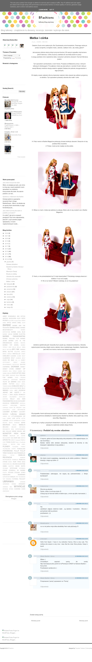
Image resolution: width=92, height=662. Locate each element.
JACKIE (5, 392)
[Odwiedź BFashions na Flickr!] (18, 47)
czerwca (9, 297)
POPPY (14, 449)
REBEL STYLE (8, 455)
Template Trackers (80, 648)
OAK (19, 438)
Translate (18, 58)
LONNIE (9, 418)
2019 (6, 241)
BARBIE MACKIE (19, 343)
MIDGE (14, 431)
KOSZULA (22, 403)
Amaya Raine (17, 320)
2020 (6, 238)
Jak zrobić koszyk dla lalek (11, 183)
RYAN (19, 462)
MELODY (14, 427)
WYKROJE (19, 486)
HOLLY (18, 384)
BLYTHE (10, 351)
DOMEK (20, 371)
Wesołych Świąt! (11, 271)
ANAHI (23, 320)
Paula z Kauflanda (20, 442)
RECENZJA (7, 457)
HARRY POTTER (8, 384)
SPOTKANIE (13, 468)
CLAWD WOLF (21, 356)
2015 (6, 251)
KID (19, 401)
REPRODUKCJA (7, 459)
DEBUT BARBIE (19, 362)
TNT (17, 477)
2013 (6, 256)
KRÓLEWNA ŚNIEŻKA (18, 405)
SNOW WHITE (20, 466)
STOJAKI (17, 472)
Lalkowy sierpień (17, 414)
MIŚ (24, 431)
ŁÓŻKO (23, 420)
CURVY (23, 360)
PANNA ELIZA (10, 442)
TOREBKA (8, 479)
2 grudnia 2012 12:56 (82, 455)
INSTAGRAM (13, 388)
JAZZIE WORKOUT (19, 394)
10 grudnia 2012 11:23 (81, 556)
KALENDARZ (13, 397)
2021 (6, 236)
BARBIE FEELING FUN (11, 338)
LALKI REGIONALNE (18, 409)
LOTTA (18, 418)
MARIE (23, 423)
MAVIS (14, 425)
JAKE (11, 394)
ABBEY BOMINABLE (9, 316)
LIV (24, 416)
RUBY (14, 462)
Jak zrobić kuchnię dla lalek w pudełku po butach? (12, 212)
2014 (6, 254)
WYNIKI (11, 489)
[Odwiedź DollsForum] (6, 47)
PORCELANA (21, 449)
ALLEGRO (11, 320)
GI (9, 382)
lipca (8, 294)
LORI (13, 418)
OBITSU (23, 438)
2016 (6, 249)
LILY (9, 416)
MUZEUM (12, 436)
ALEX (19, 318)
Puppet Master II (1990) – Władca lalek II (12, 126)
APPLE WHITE (11, 322)
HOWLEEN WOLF (18, 386)
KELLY (12, 399)
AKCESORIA (12, 318)
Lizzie (4, 418)
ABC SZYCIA (21, 316)
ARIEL (19, 322)
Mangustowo (9, 123)
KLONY (22, 401)
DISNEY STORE (8, 369)
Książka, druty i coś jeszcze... (11, 132)
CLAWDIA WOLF (20, 358)
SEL (11, 464)
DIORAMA (15, 366)
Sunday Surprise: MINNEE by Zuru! (17, 114)
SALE (23, 462)
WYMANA (5, 489)
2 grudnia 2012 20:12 (82, 503)
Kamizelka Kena (16, 135)
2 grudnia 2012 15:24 (82, 470)
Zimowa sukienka (12, 279)
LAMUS (5, 416)
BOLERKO (17, 351)
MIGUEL (19, 431)
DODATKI (5, 371)
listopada (10, 284)
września (10, 289)
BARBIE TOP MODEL (11, 345)
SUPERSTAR (6, 477)
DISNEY (22, 367)
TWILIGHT (22, 479)
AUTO (23, 322)
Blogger (13, 499)
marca (9, 305)
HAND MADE (21, 382)
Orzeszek (17, 440)
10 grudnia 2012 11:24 (81, 578)
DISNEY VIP (20, 369)
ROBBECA (15, 459)
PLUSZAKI (15, 446)
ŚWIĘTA (12, 477)
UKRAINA (22, 482)
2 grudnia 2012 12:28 (82, 435)
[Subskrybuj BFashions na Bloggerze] (14, 47)
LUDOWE (5, 420)
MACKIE (5, 423)
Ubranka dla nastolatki (13, 276)
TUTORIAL (15, 479)
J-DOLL (11, 390)
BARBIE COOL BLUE (18, 332)
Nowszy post (35, 621)
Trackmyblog (89, 648)
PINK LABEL (21, 444)
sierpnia (9, 292)
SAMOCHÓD (6, 464)
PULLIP (16, 451)
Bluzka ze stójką (11, 274)
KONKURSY (15, 403)
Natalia (34, 42)
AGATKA (5, 318)
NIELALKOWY (6, 438)
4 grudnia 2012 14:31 (82, 523)
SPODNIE (5, 468)
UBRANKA (45, 42)
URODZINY (22, 484)
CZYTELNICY (6, 362)
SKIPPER (11, 466)
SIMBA (5, 466)
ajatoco (43, 435)
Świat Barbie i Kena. (47, 556)
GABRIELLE (6, 379)
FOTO (16, 377)
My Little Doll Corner (11, 100)
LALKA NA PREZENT (15, 407)
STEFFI (5, 472)
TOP (4, 479)
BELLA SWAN (21, 347)
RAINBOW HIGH (12, 453)
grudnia (9, 262)
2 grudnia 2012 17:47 (82, 486)
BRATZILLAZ (16, 354)
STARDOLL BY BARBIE (17, 470)
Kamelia (7, 145)
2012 (6, 259)
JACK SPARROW (19, 390)
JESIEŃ (5, 397)
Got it (51, 10)
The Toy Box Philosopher (13, 112)
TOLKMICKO (22, 477)
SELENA (15, 464)
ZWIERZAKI (6, 491)
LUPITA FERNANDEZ (15, 420)
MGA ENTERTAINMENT (18, 429)
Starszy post (83, 621)
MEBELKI (22, 425)
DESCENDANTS (7, 364)
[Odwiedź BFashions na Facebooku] (10, 47)
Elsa (13, 146)
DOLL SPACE (13, 371)
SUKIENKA (21, 475)
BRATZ (23, 351)
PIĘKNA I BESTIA (9, 444)
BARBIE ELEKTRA (19, 334)
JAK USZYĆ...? (15, 392)
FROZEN (22, 377)
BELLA (14, 347)
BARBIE (39, 42)
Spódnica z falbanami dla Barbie (13, 197)
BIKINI (4, 351)
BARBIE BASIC (15, 328)
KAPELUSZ (22, 397)
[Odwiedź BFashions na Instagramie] (22, 47)
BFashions (10, 648)
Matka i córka (10, 281)
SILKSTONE (21, 464)
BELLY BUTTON (7, 349)
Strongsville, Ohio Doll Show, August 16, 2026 (17, 103)
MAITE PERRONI (14, 423)
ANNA (4, 322)
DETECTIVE (15, 364)
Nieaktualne (44, 523)
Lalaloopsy (5, 407)
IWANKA (5, 390)
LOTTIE (23, 418)
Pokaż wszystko (21, 157)
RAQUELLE (21, 453)
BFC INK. (16, 349)
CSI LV (17, 360)
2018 (6, 244)
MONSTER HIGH (10, 433)
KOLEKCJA (6, 403)
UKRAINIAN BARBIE (9, 484)
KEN (18, 399)
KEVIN (15, 401)
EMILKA (9, 373)
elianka (42, 455)
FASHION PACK (14, 375)
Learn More (43, 10)
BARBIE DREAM (7, 334)
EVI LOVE (6, 375)
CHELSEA (6, 356)
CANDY (23, 354)
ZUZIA (23, 489)
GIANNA (13, 382)
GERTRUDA (14, 379)
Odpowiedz (44, 448)
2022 (6, 233)
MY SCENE (21, 436)
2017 (6, 246)
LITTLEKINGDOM (16, 416)
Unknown (43, 539)
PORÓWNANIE (8, 451)
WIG (11, 487)
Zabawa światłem (12, 264)
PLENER (6, 446)
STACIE (5, 470)
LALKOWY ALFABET (10, 412)
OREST (13, 440)
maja (8, 299)
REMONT (22, 457)
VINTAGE (5, 487)
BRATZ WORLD (7, 354)
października (11, 286)
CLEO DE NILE (8, 360)
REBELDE (21, 455)
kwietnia (9, 302)
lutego (9, 307)
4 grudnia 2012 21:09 (82, 538)
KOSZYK (5, 405)
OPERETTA (6, 440)
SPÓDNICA (22, 468)
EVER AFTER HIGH (18, 373)
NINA (12, 438)
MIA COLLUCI (7, 431)
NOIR (15, 438)
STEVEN (10, 472)
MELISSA (5, 427)
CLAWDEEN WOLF (9, 358)
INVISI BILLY (21, 388)
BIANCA (22, 349)
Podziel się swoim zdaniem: (56, 430)
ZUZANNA (17, 489)
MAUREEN (6, 425)
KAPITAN (5, 399)
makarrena (44, 486)
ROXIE (10, 462)
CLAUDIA (13, 356)
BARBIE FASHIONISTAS (14, 336)
